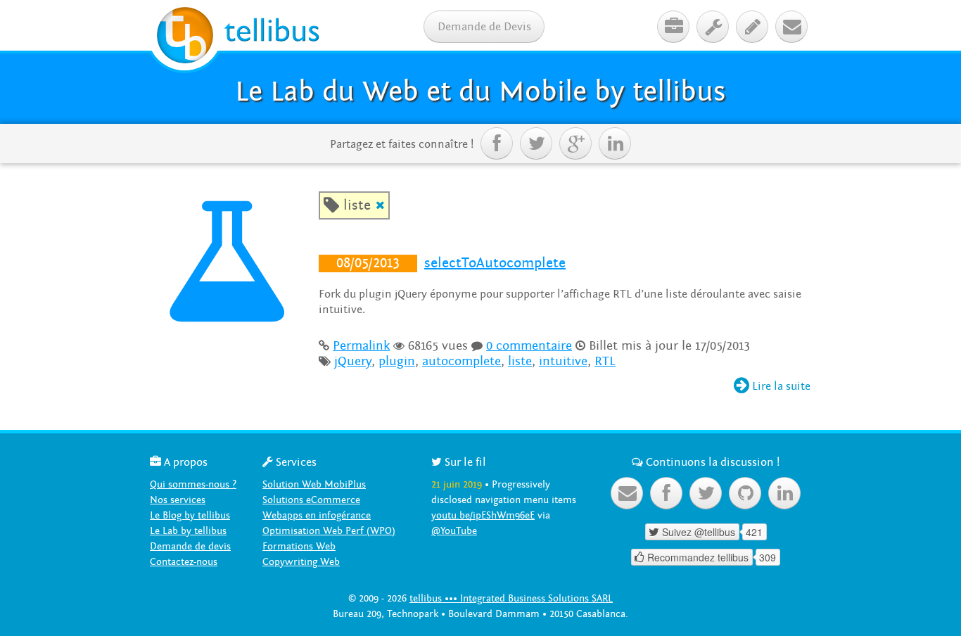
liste (520, 361)
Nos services (177, 500)
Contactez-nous (183, 562)
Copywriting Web (301, 562)
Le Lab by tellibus (188, 531)
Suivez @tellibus (692, 532)
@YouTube (454, 531)
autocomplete (461, 361)
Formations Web (299, 546)
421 (754, 532)
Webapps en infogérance (316, 515)
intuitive (563, 361)
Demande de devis (190, 546)
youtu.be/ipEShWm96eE (483, 515)
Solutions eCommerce (311, 500)
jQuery (352, 361)
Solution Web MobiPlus (314, 484)
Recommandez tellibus (692, 557)
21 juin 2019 (456, 484)
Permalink (361, 345)
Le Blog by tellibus (190, 515)
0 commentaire (529, 345)
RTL (605, 361)
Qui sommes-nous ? (193, 484)
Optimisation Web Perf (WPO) (328, 531)
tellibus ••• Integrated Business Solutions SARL (511, 598)
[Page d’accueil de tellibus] (238, 37)
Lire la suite (772, 386)
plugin (396, 361)
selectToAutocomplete (495, 263)
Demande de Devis (484, 26)
